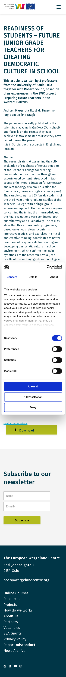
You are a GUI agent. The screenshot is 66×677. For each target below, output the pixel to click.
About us (11, 616)
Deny (33, 407)
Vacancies (12, 627)
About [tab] (54, 276)
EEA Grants (13, 633)
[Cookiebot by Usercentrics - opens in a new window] (47, 267)
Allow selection (33, 396)
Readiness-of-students (15, 423)
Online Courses (16, 593)
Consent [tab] (12, 276)
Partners (11, 621)
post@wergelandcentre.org (26, 580)
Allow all (33, 386)
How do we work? (18, 610)
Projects (10, 604)
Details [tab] (33, 276)
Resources (12, 598)
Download (26, 430)
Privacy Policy (15, 639)
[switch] (57, 349)
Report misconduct (19, 644)
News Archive (14, 650)
